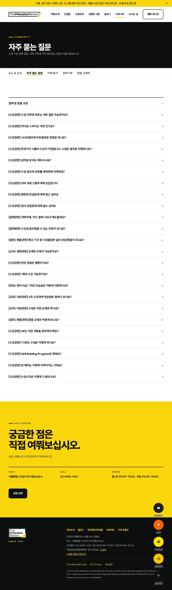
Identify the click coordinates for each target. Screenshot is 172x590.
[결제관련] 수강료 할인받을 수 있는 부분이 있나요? (37, 228)
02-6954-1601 (69, 476)
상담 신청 (18, 493)
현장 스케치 (83, 73)
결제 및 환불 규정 (18, 103)
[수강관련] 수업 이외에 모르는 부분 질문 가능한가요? (38, 114)
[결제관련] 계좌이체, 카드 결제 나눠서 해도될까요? (37, 217)
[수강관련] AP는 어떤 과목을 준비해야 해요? (33, 331)
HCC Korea (96, 564)
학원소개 (55, 14)
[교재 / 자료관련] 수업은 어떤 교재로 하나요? (34, 308)
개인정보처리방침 (95, 530)
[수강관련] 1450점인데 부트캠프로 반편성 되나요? (37, 137)
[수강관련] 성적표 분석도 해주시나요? (30, 160)
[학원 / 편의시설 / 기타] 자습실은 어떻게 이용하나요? (38, 285)
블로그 (107, 14)
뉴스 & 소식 (15, 73)
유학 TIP (67, 73)
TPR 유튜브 (123, 530)
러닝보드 (109, 564)
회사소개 (71, 530)
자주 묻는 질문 (35, 73)
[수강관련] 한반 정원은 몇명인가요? (29, 263)
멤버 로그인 (153, 14)
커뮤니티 (120, 14)
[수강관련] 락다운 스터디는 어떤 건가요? (31, 126)
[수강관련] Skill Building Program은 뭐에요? (35, 353)
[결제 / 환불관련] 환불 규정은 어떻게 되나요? (34, 319)
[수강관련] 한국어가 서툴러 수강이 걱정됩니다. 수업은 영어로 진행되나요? (50, 149)
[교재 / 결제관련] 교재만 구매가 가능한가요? (33, 251)
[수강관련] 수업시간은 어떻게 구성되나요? (32, 376)
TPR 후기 (52, 73)
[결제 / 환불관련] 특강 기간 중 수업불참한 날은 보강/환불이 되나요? (46, 240)
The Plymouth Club (77, 564)
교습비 (103, 549)
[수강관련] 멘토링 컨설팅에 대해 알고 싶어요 (33, 194)
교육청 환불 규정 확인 (76, 554)
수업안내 (79, 14)
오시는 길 (133, 14)
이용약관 (110, 530)
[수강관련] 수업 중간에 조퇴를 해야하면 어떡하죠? (37, 171)
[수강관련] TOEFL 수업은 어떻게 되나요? (32, 342)
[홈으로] (24, 14)
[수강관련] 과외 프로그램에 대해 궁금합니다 (33, 183)
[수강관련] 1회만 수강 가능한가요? (28, 274)
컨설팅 (67, 14)
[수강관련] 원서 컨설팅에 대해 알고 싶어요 (32, 206)
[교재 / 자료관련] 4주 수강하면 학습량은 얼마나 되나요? (40, 297)
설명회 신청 (94, 14)
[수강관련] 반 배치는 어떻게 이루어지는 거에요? (35, 365)
